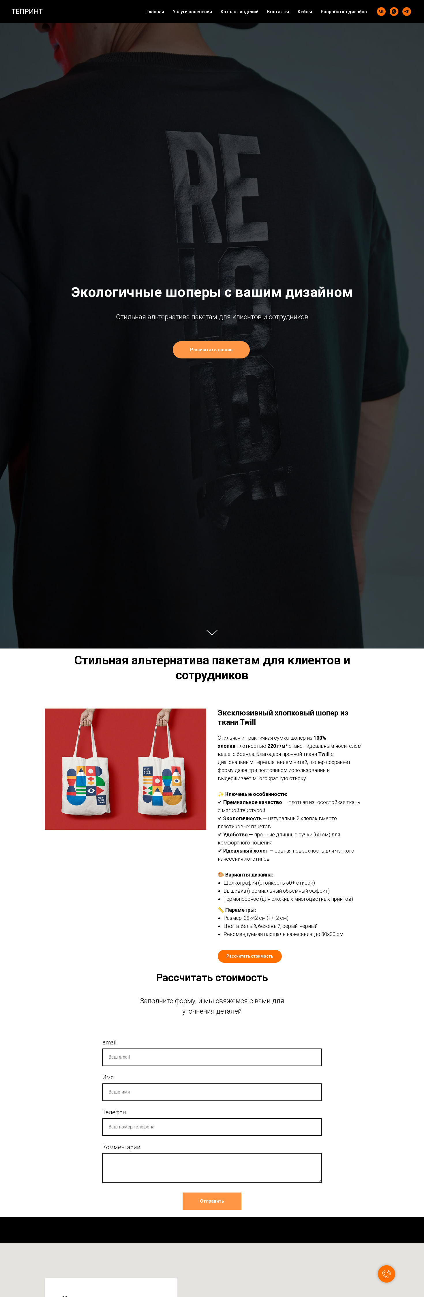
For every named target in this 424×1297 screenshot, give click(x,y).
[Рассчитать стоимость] (250, 951)
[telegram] (406, 11)
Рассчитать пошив (211, 349)
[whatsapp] (394, 11)
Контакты (278, 11)
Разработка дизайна (344, 11)
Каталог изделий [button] (239, 11)
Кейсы (305, 11)
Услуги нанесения (192, 11)
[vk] (381, 11)
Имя (108, 1077)
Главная (155, 11)
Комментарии (121, 1147)
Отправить (212, 1201)
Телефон (114, 1112)
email (109, 1042)
